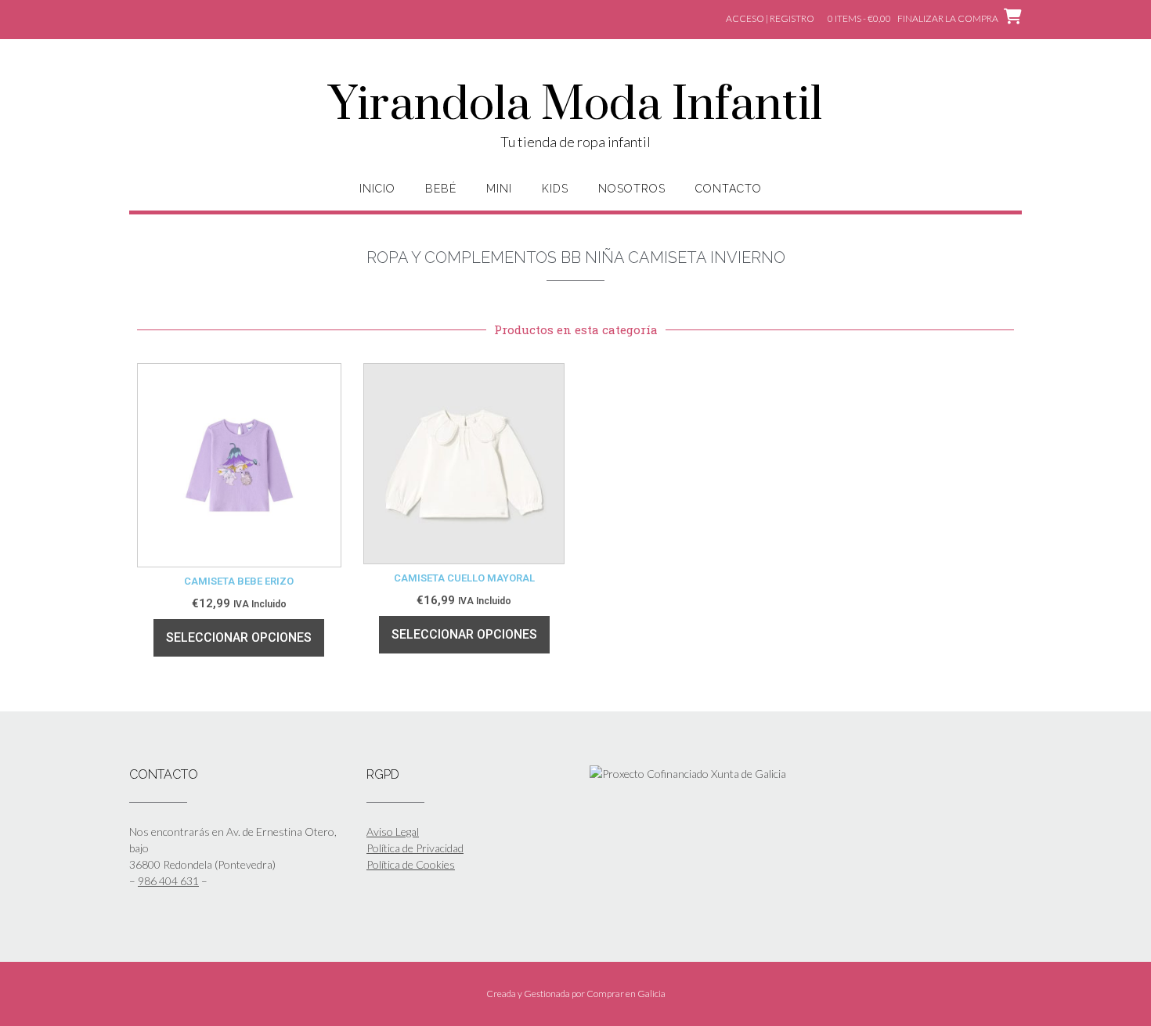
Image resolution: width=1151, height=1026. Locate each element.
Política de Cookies (410, 864)
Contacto (728, 188)
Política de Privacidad (415, 848)
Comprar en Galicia (626, 993)
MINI (499, 188)
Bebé (440, 188)
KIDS (555, 188)
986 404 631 (168, 880)
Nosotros (632, 188)
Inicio (377, 188)
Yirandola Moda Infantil (575, 105)
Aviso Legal (392, 831)
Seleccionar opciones (239, 637)
